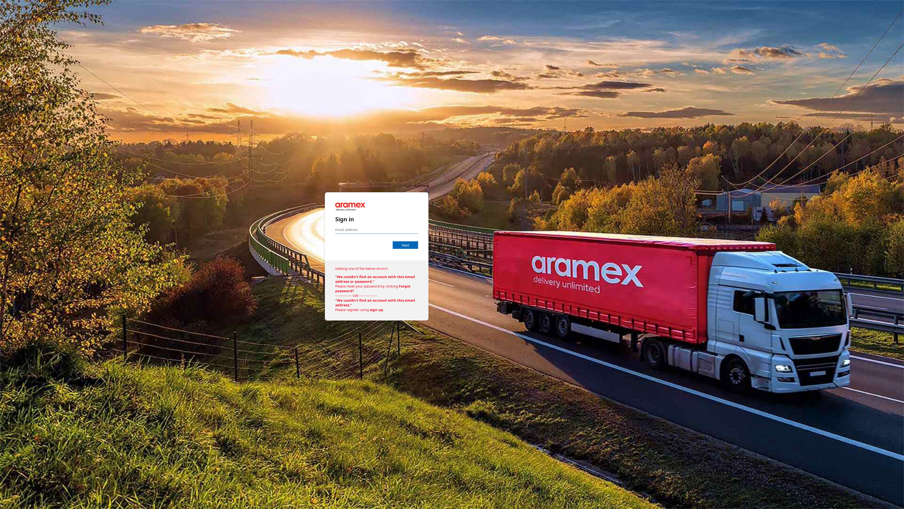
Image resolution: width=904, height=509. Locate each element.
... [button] (899, 505)
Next (405, 245)
